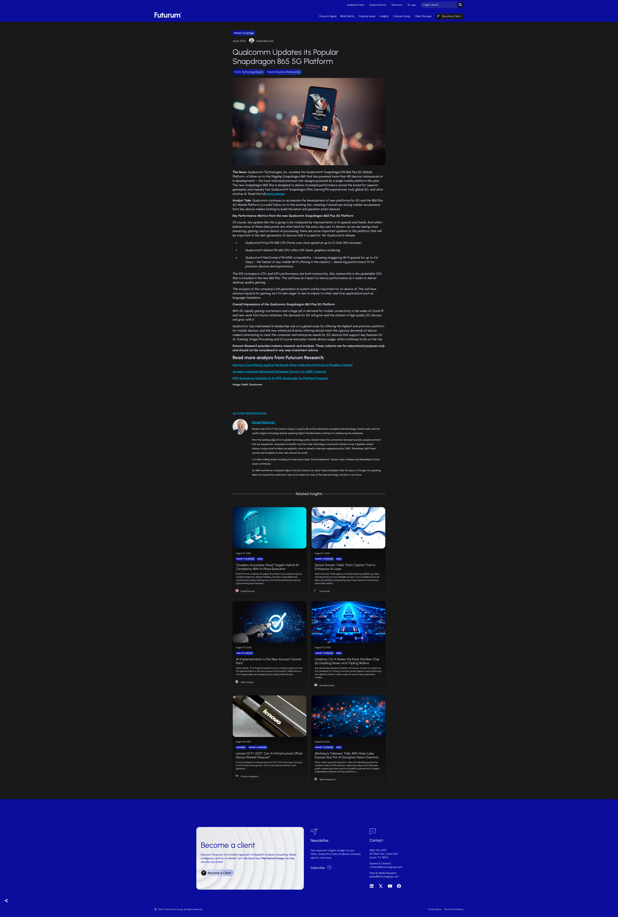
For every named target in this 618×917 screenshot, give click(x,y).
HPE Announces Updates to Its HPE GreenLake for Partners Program (280, 378)
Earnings (240, 747)
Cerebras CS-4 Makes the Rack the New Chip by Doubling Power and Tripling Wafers (347, 661)
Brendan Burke (327, 685)
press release (275, 194)
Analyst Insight (244, 653)
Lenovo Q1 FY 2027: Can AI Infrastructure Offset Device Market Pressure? (269, 755)
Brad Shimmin (248, 591)
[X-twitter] (381, 886)
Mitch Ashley (247, 682)
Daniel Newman (265, 41)
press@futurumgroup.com (384, 876)
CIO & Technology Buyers (248, 71)
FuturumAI (325, 591)
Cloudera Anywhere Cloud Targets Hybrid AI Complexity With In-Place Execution (267, 567)
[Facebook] (399, 886)
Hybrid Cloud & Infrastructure (283, 71)
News (259, 559)
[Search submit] (460, 5)
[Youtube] (390, 886)
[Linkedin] (372, 886)
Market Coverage (243, 32)
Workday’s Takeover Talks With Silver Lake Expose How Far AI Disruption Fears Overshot (346, 755)
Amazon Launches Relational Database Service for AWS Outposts (279, 371)
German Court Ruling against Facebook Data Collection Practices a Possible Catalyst (293, 365)
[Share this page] (6, 901)
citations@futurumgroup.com (386, 867)
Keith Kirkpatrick (327, 779)
